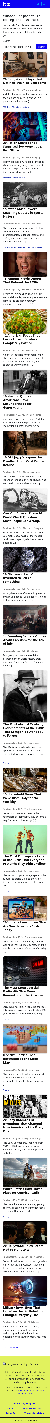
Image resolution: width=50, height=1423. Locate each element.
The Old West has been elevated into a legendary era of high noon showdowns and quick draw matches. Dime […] (24, 498)
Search (6, 58)
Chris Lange (35, 241)
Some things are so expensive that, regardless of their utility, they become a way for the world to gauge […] (24, 835)
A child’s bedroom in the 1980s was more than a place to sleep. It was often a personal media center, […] (25, 116)
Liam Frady (34, 761)
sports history (37, 265)
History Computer (36, 307)
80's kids (7, 125)
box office (7, 196)
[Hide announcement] (48, 9)
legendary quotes (24, 265)
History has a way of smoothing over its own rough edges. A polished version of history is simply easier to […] (24, 615)
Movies (22, 196)
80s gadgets (16, 125)
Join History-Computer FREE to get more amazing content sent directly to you (21, 5)
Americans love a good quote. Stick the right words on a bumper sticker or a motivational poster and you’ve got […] (24, 440)
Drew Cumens (34, 368)
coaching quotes (10, 265)
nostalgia (26, 125)
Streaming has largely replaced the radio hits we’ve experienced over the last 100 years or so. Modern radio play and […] (25, 1028)
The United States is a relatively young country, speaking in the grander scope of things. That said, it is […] (24, 1226)
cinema (15, 196)
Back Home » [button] (11, 1365)
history (6, 781)
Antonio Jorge (34, 108)
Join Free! (23, 14)
